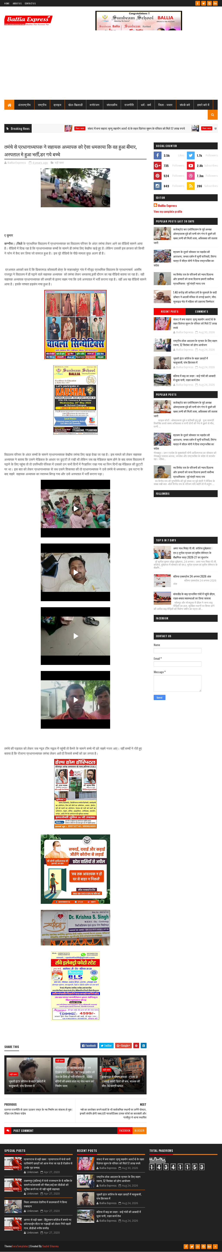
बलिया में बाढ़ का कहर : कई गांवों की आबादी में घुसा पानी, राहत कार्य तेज (194, 378)
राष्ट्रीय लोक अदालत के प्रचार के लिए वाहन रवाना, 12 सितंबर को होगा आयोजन (195, 342)
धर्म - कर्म (146, 104)
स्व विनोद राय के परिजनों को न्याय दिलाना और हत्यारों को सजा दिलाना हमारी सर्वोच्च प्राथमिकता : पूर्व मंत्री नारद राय (193, 279)
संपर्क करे (185, 104)
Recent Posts (169, 311)
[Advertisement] (111, 67)
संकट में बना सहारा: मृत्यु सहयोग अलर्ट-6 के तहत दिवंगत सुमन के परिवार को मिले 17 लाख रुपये (107, 128)
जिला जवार (50, 128)
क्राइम (57, 104)
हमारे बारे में (203, 104)
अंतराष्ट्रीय (24, 104)
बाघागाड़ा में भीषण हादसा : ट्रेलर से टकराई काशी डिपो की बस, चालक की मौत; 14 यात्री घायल (121, 1081)
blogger (139, 1130)
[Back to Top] (215, 1246)
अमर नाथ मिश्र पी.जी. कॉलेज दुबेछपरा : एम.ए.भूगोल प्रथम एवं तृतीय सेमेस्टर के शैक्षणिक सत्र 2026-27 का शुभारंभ (192, 552)
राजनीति (129, 104)
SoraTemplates (20, 1246)
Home (6, 3)
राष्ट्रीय (42, 104)
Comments (201, 311)
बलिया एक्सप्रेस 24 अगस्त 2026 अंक (192, 576)
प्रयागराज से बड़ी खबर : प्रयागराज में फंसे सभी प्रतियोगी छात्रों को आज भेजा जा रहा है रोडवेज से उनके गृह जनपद (48, 1163)
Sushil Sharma (50, 1246)
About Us (17, 3)
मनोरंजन (95, 104)
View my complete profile (168, 211)
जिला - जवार (165, 104)
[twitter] (203, 3)
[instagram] (209, 3)
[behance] (215, 3)
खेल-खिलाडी (75, 104)
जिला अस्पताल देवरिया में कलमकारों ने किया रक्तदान (45, 1204)
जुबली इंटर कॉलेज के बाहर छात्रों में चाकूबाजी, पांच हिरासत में (27, 1083)
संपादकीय (112, 104)
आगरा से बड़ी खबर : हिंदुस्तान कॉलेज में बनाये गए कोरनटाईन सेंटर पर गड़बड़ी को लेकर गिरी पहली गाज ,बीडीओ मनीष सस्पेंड (47, 1223)
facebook (124, 1130)
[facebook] (197, 3)
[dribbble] (197, 1246)
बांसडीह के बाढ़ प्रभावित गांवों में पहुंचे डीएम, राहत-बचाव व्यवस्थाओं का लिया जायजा (194, 596)
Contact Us (30, 3)
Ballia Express (167, 205)
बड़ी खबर (59, 163)
